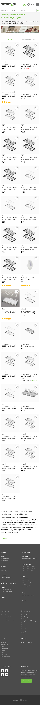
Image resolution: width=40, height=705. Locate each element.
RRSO (34, 381)
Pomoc (23, 623)
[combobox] (30, 39)
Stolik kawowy (26, 585)
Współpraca (4, 644)
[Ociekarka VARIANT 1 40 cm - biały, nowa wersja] (10, 393)
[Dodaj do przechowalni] (17, 45)
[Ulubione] (28, 4)
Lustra (3, 597)
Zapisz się (26, 681)
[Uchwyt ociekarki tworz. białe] (29, 265)
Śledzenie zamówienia (7, 615)
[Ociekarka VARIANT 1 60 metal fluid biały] (29, 298)
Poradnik (23, 629)
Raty (22, 625)
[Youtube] (6, 674)
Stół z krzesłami (26, 583)
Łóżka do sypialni (6, 589)
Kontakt (3, 642)
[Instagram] (6, 670)
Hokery (3, 566)
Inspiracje (24, 631)
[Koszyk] (32, 4)
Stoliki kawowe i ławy (8, 583)
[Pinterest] (2, 674)
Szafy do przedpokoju (28, 595)
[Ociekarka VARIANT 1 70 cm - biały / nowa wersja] (29, 175)
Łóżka (3, 587)
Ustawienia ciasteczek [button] (7, 621)
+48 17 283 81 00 (28, 643)
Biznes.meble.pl (5, 656)
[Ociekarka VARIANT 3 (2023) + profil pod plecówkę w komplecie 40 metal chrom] (29, 114)
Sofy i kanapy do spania (28, 568)
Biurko (3, 552)
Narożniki (25, 556)
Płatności (23, 627)
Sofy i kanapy (26, 564)
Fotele (3, 556)
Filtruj (10, 39)
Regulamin (24, 615)
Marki (2, 652)
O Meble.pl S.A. (5, 648)
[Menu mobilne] (37, 4)
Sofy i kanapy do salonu (28, 566)
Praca (2, 646)
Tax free (23, 633)
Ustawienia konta (6, 619)
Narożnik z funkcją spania (29, 558)
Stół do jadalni (26, 579)
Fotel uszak (4, 560)
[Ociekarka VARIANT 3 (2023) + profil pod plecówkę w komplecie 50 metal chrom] (10, 114)
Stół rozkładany (26, 581)
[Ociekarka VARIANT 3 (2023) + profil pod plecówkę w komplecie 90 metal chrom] (29, 361)
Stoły (23, 577)
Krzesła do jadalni (6, 577)
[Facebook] (2, 670)
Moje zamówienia (6, 617)
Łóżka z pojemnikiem (7, 591)
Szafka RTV (25, 587)
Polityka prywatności (27, 617)
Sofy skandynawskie (27, 570)
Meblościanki (26, 552)
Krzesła (3, 575)
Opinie (3, 650)
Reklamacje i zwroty (27, 619)
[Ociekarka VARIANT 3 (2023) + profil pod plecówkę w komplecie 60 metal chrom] (10, 51)
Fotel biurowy (5, 558)
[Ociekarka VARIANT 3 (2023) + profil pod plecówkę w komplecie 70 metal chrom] (29, 81)
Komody (4, 571)
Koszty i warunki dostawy (28, 621)
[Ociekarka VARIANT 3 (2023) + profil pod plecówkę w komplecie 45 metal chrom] (10, 423)
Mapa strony (4, 654)
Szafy (23, 593)
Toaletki (24, 601)
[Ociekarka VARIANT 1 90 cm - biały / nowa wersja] (29, 205)
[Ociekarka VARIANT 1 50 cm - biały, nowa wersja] (10, 205)
